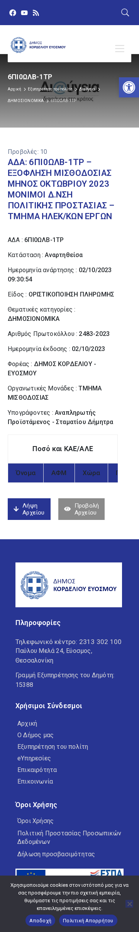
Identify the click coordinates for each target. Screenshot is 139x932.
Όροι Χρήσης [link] (35, 821)
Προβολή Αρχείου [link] (87, 509)
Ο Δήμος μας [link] (35, 735)
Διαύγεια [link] (87, 89)
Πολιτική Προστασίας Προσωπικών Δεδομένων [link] (69, 837)
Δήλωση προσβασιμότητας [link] (56, 854)
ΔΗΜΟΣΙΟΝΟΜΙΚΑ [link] (26, 101)
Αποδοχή (40, 920)
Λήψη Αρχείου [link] (33, 509)
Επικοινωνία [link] (35, 781)
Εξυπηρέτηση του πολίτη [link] (50, 89)
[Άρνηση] (129, 904)
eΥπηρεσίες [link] (34, 758)
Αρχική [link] (14, 89)
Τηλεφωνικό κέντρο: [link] (68, 642)
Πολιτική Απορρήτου (88, 920)
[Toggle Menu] (121, 49)
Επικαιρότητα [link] (37, 770)
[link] (129, 87)
